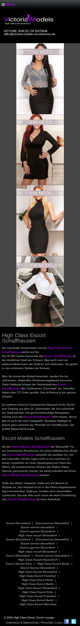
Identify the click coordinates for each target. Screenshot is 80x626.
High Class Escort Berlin (53, 563)
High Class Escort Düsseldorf (37, 559)
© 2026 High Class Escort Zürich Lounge (29, 617)
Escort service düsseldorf (38, 527)
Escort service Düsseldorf (52, 555)
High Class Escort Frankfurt (37, 575)
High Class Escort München (38, 604)
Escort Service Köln (19, 563)
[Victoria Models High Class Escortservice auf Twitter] (73, 622)
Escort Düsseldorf (18, 523)
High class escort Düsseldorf (37, 535)
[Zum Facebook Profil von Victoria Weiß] (66, 622)
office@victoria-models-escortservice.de (29, 34)
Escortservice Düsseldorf (52, 523)
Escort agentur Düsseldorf (37, 531)
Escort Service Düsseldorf (38, 567)
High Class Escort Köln (37, 579)
